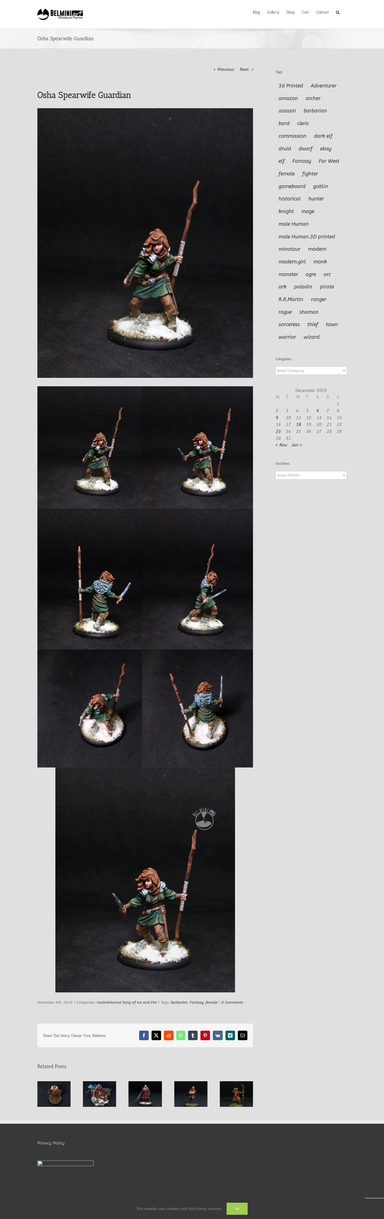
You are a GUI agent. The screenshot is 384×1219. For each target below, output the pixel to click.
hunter (316, 199)
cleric (303, 123)
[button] (338, 12)
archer (313, 98)
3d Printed (291, 86)
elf (282, 161)
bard (284, 123)
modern (317, 249)
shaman (309, 312)
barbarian (179, 1002)
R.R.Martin (291, 299)
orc (327, 274)
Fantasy (196, 1002)
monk (320, 262)
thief (312, 324)
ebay (325, 149)
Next (244, 69)
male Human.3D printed (307, 237)
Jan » (297, 445)
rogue (285, 312)
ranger (318, 299)
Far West (329, 161)
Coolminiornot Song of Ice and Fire (127, 1002)
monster (288, 274)
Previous (226, 69)
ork (282, 287)
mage (307, 211)
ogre (311, 274)
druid (285, 149)
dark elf (323, 136)
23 (278, 431)
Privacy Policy (50, 1143)
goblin (320, 186)
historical (290, 199)
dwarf (306, 149)
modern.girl (292, 262)
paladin (303, 287)
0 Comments (232, 1002)
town (332, 324)
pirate (327, 287)
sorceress (289, 324)
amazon (288, 98)
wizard (312, 337)
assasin (287, 111)
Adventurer (323, 86)
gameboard (292, 186)
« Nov (281, 445)
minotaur (290, 249)
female (211, 1002)
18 (298, 424)
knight (286, 211)
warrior (287, 337)
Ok (237, 1208)
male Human (294, 224)
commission (292, 136)
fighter (310, 174)
